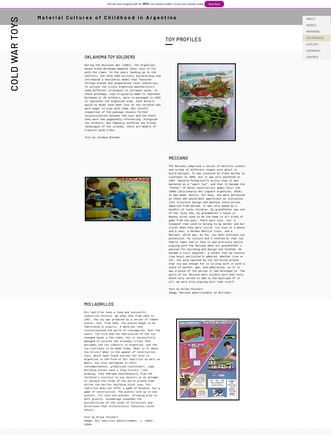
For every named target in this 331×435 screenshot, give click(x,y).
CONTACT (312, 57)
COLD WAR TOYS (14, 53)
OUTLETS (312, 44)
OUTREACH (313, 50)
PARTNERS (313, 31)
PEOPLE (311, 25)
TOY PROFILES (315, 38)
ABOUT (310, 18)
